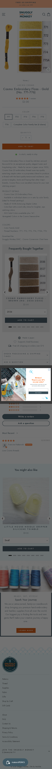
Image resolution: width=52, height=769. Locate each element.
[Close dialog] (49, 370)
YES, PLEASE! (38, 392)
